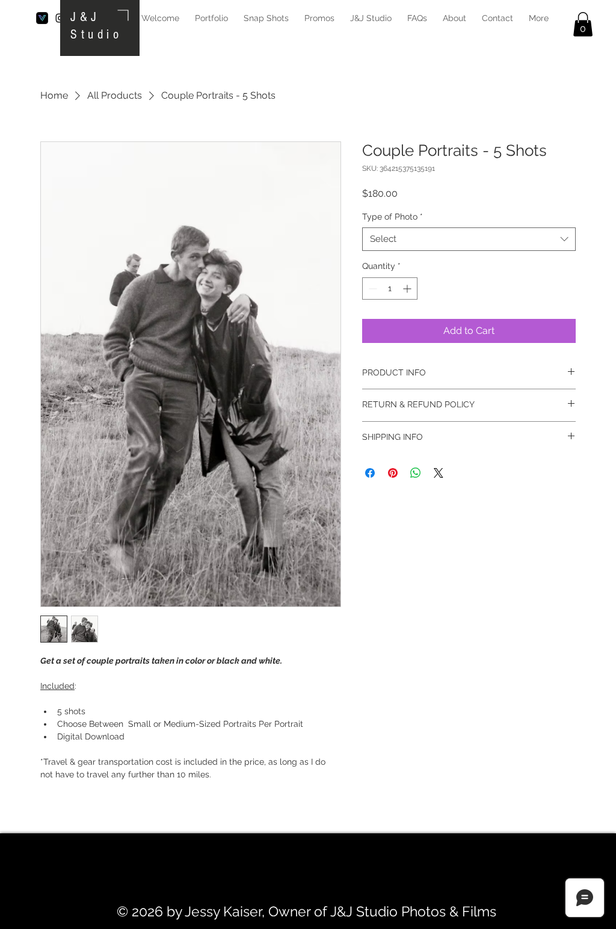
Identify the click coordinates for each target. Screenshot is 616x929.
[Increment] (408, 288)
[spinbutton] (390, 288)
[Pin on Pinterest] (393, 473)
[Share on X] (438, 473)
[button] (583, 24)
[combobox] (469, 239)
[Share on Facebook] (370, 473)
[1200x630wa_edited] (42, 18)
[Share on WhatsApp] (415, 473)
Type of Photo (392, 216)
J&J (85, 17)
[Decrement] (371, 288)
